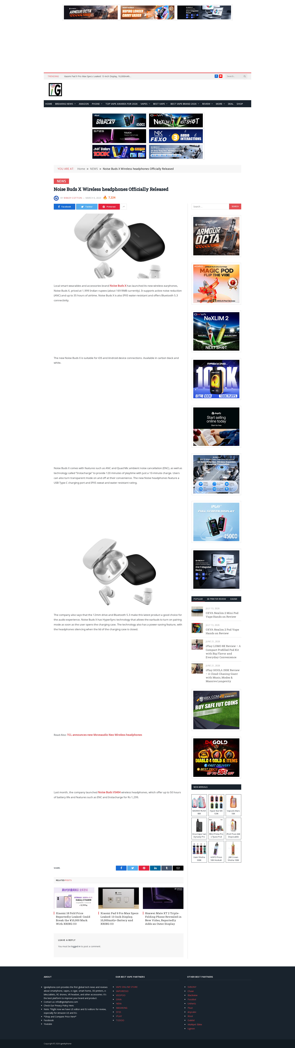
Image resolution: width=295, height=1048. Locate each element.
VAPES (144, 103)
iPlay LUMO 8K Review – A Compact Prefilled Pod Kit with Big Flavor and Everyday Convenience (223, 651)
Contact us (49, 1001)
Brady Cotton (73, 197)
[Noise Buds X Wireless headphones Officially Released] (118, 246)
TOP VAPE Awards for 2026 (121, 103)
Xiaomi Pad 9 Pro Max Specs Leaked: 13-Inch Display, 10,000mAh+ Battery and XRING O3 (119, 918)
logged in (75, 946)
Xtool (190, 1016)
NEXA (119, 1003)
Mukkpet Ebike (195, 1024)
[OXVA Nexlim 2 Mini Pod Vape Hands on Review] (197, 611)
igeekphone (65, 1043)
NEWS (61, 181)
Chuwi (191, 991)
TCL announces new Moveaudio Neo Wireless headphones (104, 735)
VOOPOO (120, 995)
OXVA (119, 999)
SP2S (118, 1012)
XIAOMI (233, 599)
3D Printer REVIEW (216, 599)
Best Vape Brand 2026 (184, 103)
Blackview (192, 995)
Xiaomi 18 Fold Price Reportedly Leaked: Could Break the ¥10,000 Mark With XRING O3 (73, 918)
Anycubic (192, 1012)
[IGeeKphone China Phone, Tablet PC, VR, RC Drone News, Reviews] (55, 90)
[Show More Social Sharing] (124, 207)
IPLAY (119, 1016)
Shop (240, 103)
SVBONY (192, 986)
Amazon (84, 103)
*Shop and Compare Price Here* (60, 1016)
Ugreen (191, 1028)
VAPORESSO (122, 991)
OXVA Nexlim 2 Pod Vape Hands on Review (222, 631)
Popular (198, 599)
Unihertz (192, 1003)
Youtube (48, 1023)
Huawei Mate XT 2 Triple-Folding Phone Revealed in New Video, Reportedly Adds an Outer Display (98, 76)
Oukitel (191, 1020)
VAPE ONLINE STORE (127, 986)
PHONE (96, 103)
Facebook (49, 1020)
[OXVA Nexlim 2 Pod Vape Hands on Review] (197, 628)
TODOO (120, 1020)
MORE (219, 103)
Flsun (190, 1007)
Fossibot (192, 999)
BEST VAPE (159, 103)
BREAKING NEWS (64, 103)
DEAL (231, 103)
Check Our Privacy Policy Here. (59, 1005)
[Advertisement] (147, 46)
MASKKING (121, 1007)
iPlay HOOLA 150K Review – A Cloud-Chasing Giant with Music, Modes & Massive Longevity (223, 675)
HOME (48, 103)
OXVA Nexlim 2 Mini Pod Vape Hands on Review (222, 614)
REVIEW (206, 103)
